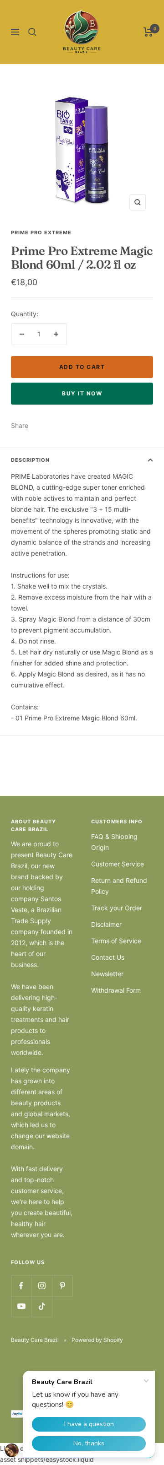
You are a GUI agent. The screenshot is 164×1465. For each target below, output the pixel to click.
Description (30, 460)
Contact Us (107, 957)
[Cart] (148, 32)
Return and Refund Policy (119, 885)
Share (19, 425)
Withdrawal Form (116, 990)
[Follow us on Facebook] (21, 1286)
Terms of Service (116, 941)
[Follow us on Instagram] (41, 1286)
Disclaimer (106, 924)
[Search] (32, 32)
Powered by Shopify (97, 1339)
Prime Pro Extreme (41, 232)
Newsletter (107, 974)
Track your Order (116, 908)
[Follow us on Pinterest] (62, 1286)
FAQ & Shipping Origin (114, 842)
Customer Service (117, 864)
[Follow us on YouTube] (21, 1306)
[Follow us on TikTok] (41, 1306)
